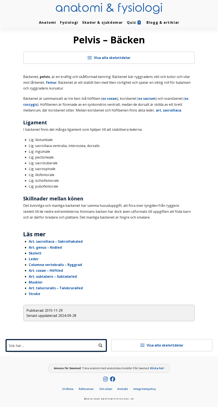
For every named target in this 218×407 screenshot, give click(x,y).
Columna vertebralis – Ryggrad (55, 264)
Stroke (34, 293)
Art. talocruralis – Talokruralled (56, 288)
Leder (34, 259)
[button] (109, 57)
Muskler (36, 282)
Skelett (35, 253)
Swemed (75, 368)
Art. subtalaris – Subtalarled (53, 276)
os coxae (109, 98)
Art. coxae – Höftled (46, 270)
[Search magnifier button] (100, 345)
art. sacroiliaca (168, 110)
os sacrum (147, 98)
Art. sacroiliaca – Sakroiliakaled (56, 241)
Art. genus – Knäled (45, 247)
